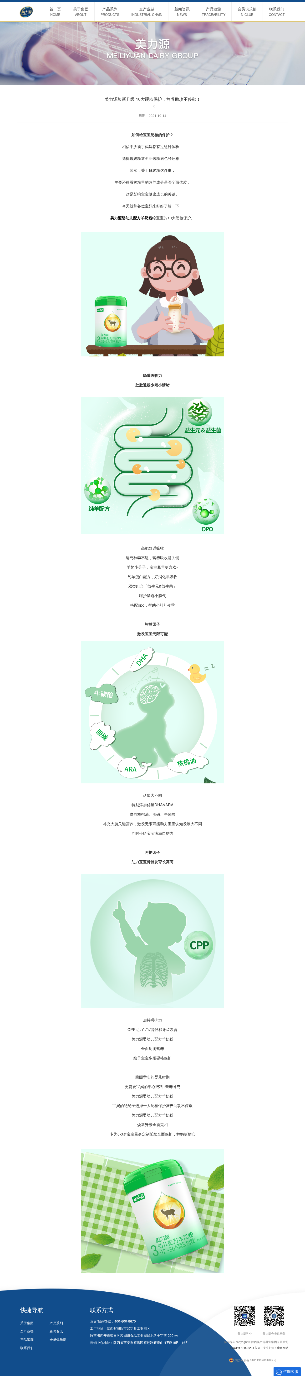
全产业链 (27, 1331)
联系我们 (27, 1347)
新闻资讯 (56, 1331)
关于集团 (27, 1322)
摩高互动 (282, 1348)
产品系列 (56, 1322)
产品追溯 (27, 1339)
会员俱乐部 (58, 1339)
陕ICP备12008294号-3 (245, 1348)
